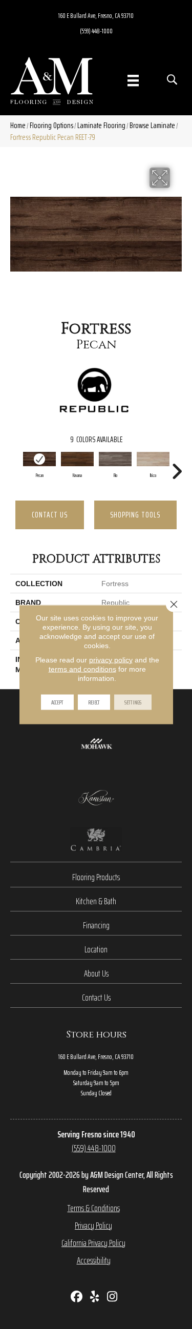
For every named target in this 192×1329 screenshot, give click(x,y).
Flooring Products (96, 877)
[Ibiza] (153, 459)
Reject (94, 702)
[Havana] (77, 459)
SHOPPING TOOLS (135, 514)
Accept (57, 702)
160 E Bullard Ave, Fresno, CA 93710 (96, 15)
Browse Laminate (152, 125)
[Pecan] (39, 459)
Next (176, 466)
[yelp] (94, 1297)
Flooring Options (51, 125)
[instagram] (112, 1297)
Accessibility (94, 1260)
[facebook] (76, 1297)
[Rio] (115, 459)
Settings (132, 702)
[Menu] (133, 80)
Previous (15, 466)
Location (96, 949)
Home (18, 125)
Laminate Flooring (101, 125)
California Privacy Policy (93, 1243)
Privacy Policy (93, 1225)
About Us (96, 973)
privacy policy (111, 660)
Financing (96, 925)
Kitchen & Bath (96, 901)
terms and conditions (82, 669)
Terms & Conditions (94, 1208)
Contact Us (50, 514)
